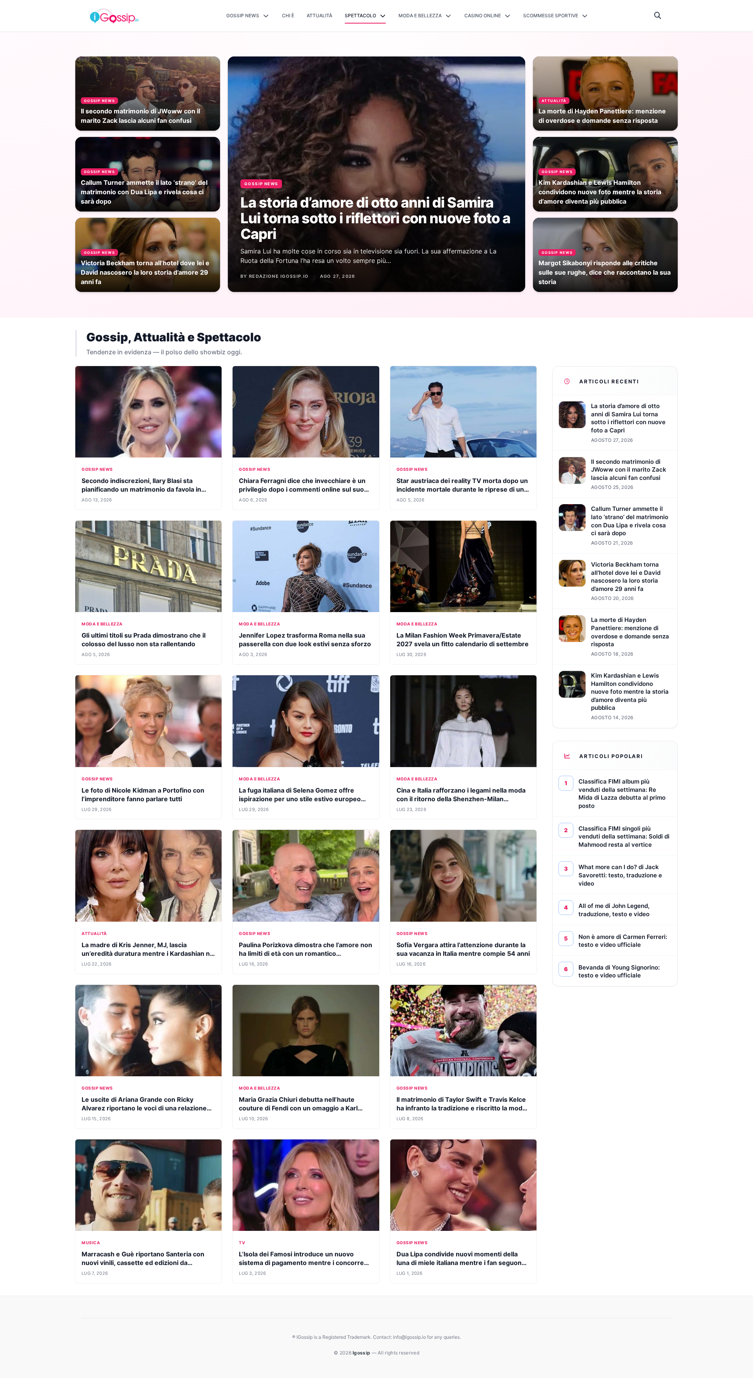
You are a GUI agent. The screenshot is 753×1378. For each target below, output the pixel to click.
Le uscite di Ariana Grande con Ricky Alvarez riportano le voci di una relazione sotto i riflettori (144, 1108)
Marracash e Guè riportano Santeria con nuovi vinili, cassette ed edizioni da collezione (143, 1262)
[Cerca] (658, 16)
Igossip (362, 1353)
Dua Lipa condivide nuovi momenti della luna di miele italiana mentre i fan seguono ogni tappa (461, 1262)
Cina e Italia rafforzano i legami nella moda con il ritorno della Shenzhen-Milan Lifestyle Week (461, 798)
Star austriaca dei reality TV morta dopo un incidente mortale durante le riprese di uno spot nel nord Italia (462, 489)
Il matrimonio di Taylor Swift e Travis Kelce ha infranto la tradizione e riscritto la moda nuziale (461, 1108)
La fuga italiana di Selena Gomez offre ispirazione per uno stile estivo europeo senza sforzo (300, 798)
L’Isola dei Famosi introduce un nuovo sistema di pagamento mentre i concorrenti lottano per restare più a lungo (305, 1262)
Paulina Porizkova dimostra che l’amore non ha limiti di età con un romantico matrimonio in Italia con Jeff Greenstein (305, 953)
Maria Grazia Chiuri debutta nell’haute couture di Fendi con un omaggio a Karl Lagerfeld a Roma (298, 1108)
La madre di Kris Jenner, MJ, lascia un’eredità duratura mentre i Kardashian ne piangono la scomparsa (148, 953)
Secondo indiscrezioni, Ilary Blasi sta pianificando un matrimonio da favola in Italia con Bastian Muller (141, 489)
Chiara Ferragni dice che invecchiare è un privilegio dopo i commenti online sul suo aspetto (302, 489)
